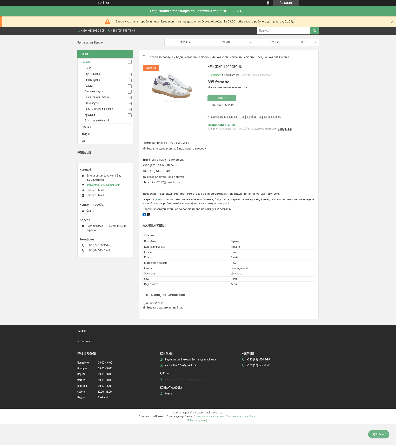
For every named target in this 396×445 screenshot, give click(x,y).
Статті (85, 140)
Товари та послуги (160, 57)
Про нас (274, 42)
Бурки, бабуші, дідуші (97, 97)
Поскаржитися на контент (209, 416)
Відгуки (86, 133)
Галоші (89, 85)
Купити (222, 98)
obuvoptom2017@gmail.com (103, 184)
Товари (226, 42)
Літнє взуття (92, 103)
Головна (185, 42)
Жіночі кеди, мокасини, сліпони (233, 57)
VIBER (237, 11)
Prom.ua (218, 412)
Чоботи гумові (92, 80)
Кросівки (90, 115)
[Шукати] (314, 30)
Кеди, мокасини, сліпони (192, 57)
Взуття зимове (93, 74)
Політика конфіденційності (241, 416)
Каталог (86, 341)
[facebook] (144, 215)
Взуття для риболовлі (97, 120)
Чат (381, 434)
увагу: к (160, 199)
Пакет (88, 68)
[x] (148, 215)
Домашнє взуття (94, 91)
